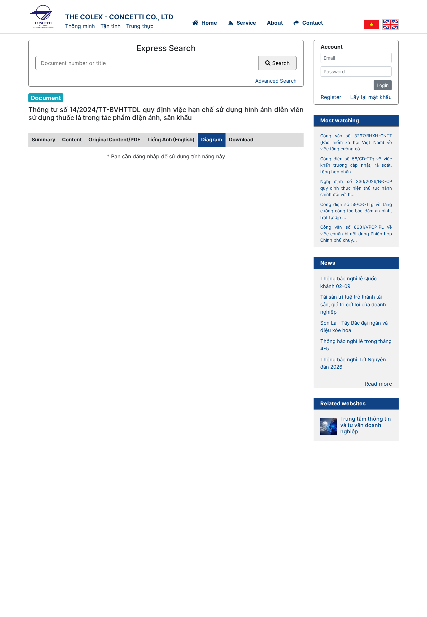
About (275, 22)
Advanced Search (276, 81)
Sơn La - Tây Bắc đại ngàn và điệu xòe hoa (354, 327)
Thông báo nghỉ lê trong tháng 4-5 (356, 345)
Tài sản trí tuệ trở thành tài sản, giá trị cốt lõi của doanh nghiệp (353, 304)
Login (383, 85)
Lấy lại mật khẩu (371, 97)
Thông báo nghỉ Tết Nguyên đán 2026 (353, 363)
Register (331, 97)
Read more (378, 383)
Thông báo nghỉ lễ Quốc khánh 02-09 (348, 282)
